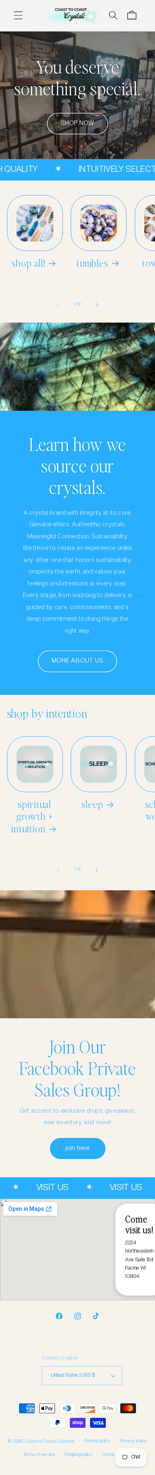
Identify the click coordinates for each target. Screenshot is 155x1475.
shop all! (28, 263)
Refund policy (97, 1441)
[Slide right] (97, 305)
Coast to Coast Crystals (50, 1441)
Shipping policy (78, 1454)
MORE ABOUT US (77, 661)
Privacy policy (133, 1441)
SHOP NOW (78, 123)
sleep (92, 804)
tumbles (92, 263)
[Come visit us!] (77, 1249)
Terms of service (39, 1454)
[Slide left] (58, 305)
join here (77, 1148)
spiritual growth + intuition (32, 816)
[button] (18, 15)
